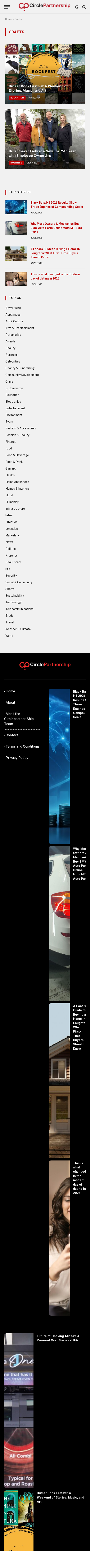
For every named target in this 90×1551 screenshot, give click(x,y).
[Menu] (7, 6)
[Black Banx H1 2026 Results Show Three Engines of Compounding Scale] (16, 207)
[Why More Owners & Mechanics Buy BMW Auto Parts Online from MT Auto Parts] (16, 228)
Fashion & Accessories (20, 428)
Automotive (13, 334)
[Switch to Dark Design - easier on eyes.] (77, 7)
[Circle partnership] (44, 7)
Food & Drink (14, 461)
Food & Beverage (17, 455)
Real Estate (13, 562)
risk (7, 569)
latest (9, 515)
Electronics (13, 401)
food (8, 448)
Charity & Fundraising (20, 368)
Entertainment (15, 408)
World (9, 635)
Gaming (10, 468)
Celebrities (12, 361)
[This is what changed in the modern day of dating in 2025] (16, 279)
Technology (13, 602)
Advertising (13, 308)
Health (10, 475)
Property (11, 555)
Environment (13, 415)
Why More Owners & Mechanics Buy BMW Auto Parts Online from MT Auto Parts (56, 228)
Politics (10, 548)
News (9, 542)
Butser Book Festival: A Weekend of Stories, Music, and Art (38, 88)
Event (9, 421)
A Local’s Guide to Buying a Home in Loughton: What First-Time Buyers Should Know (55, 253)
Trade (9, 615)
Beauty (10, 348)
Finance (10, 441)
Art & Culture (14, 321)
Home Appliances (17, 482)
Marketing (12, 535)
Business (11, 354)
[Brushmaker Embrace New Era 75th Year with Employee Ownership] (45, 139)
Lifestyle (11, 522)
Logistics (11, 528)
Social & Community (18, 582)
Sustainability (14, 595)
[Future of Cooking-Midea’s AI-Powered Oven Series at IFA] (18, 1410)
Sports (9, 589)
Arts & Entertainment (19, 328)
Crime (9, 381)
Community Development (22, 375)
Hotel (9, 495)
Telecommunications (19, 609)
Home (8, 19)
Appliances (13, 314)
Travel (9, 622)
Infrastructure (15, 508)
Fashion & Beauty (17, 435)
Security (11, 575)
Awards (10, 341)
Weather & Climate (18, 629)
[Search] (83, 6)
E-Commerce (14, 388)
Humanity (11, 502)
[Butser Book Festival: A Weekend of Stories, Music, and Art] (45, 74)
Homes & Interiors (17, 488)
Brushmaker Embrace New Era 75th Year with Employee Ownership (42, 153)
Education (12, 395)
